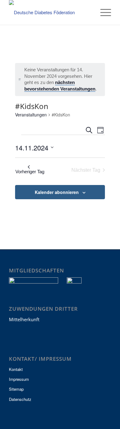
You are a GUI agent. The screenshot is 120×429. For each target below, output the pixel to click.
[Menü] (102, 12)
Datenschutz (20, 399)
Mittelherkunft (24, 319)
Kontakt (16, 369)
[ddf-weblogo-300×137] (49, 12)
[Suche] (88, 12)
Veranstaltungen (31, 115)
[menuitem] (88, 12)
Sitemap (16, 389)
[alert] (60, 79)
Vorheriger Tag (29, 171)
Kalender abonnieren (57, 192)
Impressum (19, 379)
